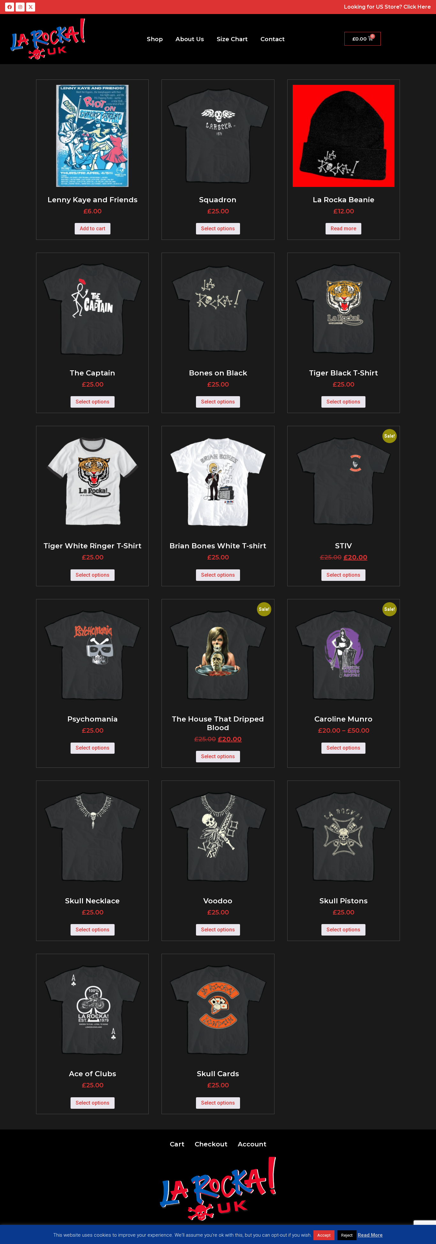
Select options (218, 229)
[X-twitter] (30, 7)
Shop (155, 39)
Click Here (417, 7)
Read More (370, 1235)
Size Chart (232, 39)
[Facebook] (9, 7)
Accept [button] (324, 1235)
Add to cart (92, 229)
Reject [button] (347, 1235)
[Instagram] (20, 7)
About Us (190, 39)
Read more (343, 229)
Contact (272, 39)
